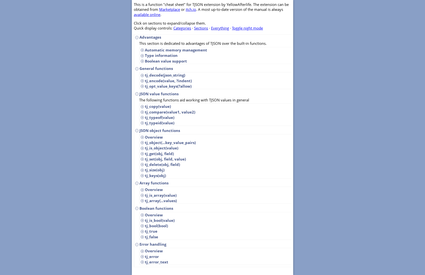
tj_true (151, 231)
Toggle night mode (247, 28)
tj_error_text (156, 261)
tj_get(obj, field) (159, 153)
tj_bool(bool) (156, 225)
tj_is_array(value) (161, 195)
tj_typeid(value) (159, 122)
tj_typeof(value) (159, 117)
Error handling (152, 244)
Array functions (153, 182)
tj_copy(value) (158, 106)
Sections (201, 28)
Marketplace (169, 9)
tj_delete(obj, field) (162, 164)
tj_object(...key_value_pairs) (170, 142)
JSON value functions (159, 93)
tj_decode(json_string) (165, 75)
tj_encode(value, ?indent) (168, 80)
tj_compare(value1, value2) (170, 112)
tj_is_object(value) (161, 148)
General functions (156, 68)
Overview (154, 137)
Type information (161, 55)
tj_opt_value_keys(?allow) (168, 86)
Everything (220, 28)
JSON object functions (159, 130)
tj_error (152, 256)
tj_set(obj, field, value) (165, 159)
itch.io (191, 9)
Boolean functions (156, 208)
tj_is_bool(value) (160, 220)
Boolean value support (166, 61)
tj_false (151, 236)
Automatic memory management (176, 50)
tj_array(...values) (161, 200)
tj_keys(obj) (155, 175)
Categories (182, 28)
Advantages (150, 37)
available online (147, 14)
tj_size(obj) (155, 169)
